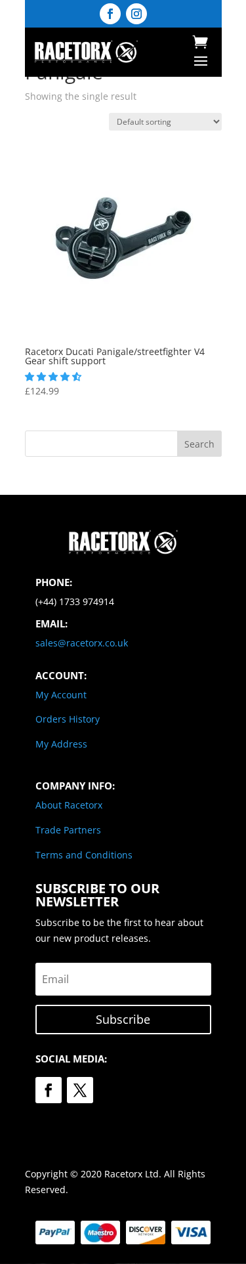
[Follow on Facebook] (110, 13)
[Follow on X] (80, 1090)
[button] (54, 376)
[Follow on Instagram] (136, 13)
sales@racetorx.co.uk (81, 643)
